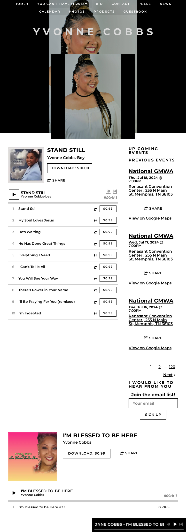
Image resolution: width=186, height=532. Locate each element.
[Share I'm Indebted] (95, 313)
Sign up (153, 414)
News (165, 4)
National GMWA (151, 171)
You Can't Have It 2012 (61, 4)
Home (20, 4)
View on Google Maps (150, 218)
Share (58, 180)
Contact (121, 4)
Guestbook (135, 11)
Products (104, 11)
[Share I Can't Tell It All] (95, 267)
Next (168, 374)
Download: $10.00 (69, 168)
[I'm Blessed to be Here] (32, 456)
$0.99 (108, 208)
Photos (77, 11)
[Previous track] (108, 191)
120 (172, 367)
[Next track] (115, 191)
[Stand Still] (26, 165)
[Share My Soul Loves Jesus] (95, 220)
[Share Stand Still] (95, 209)
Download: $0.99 (86, 453)
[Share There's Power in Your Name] (95, 290)
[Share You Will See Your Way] (95, 278)
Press (145, 4)
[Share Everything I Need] (95, 255)
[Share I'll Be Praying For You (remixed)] (95, 302)
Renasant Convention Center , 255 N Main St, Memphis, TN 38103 (151, 190)
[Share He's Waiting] (95, 232)
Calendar (49, 11)
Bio (99, 4)
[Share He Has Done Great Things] (95, 244)
